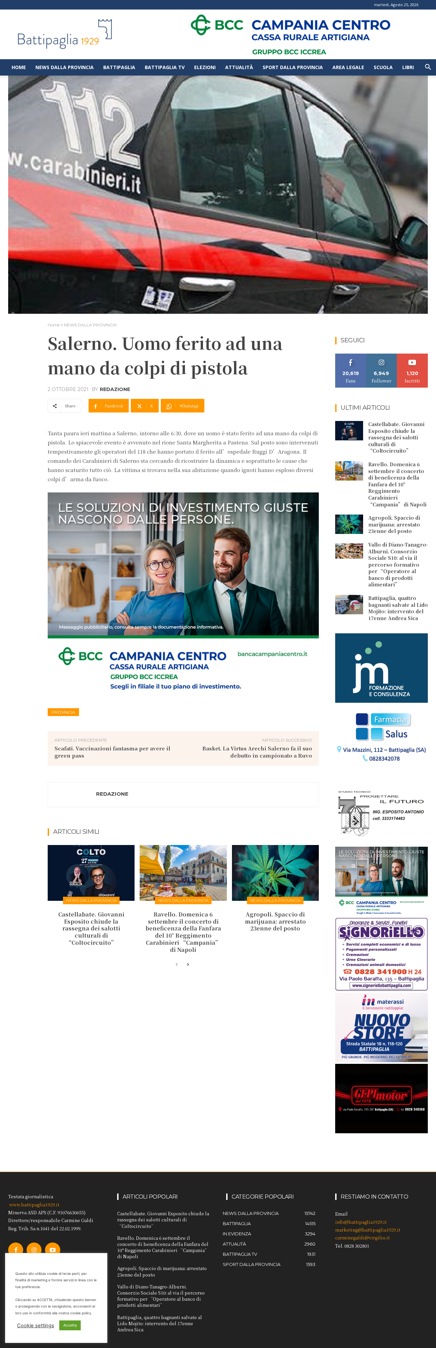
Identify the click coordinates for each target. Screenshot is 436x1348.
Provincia (63, 712)
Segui (382, 356)
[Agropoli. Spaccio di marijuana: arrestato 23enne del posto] (275, 872)
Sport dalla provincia (293, 67)
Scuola (383, 67)
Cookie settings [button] (35, 1325)
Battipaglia (119, 67)
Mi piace (350, 356)
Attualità (239, 67)
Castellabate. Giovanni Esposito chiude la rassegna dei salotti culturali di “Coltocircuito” (91, 928)
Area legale (348, 67)
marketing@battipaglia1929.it (367, 1230)
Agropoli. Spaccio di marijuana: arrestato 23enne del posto (275, 921)
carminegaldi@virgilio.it (362, 1237)
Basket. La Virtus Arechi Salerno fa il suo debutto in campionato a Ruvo (257, 752)
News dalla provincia (64, 67)
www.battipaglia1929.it (34, 1204)
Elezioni (205, 67)
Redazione (115, 389)
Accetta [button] (70, 1325)
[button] (428, 68)
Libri (408, 67)
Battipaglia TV (165, 67)
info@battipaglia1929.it (361, 1222)
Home (19, 67)
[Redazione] (72, 795)
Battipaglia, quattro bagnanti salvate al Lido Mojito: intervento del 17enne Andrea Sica (398, 608)
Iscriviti (413, 356)
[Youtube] (52, 1250)
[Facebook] (15, 1250)
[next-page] (187, 964)
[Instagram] (34, 1250)
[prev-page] (176, 964)
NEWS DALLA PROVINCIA (90, 324)
